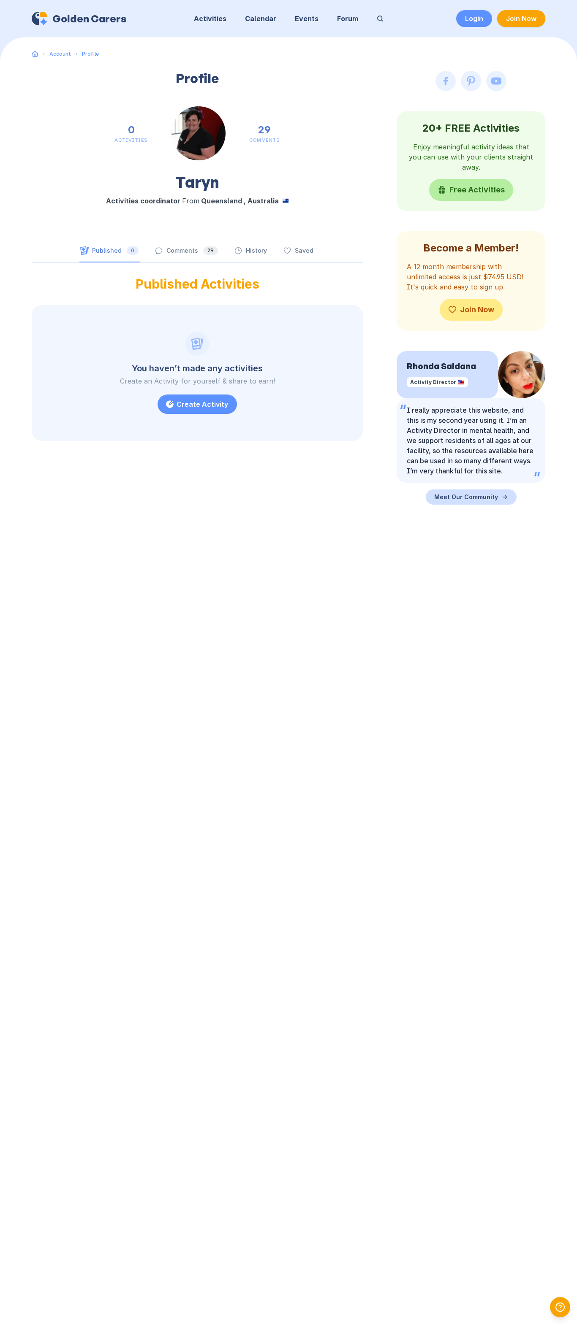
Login (474, 18)
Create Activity (202, 404)
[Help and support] (560, 1307)
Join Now (521, 18)
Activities (210, 18)
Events (306, 18)
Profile (90, 54)
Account (60, 54)
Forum (347, 18)
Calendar (260, 18)
